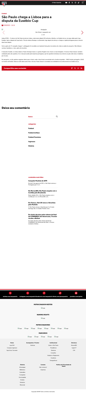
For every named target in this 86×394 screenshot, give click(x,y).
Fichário (22, 380)
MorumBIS (74, 345)
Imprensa (43, 369)
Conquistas (22, 375)
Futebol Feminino (34, 137)
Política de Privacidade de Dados (63, 365)
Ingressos (31, 141)
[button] (82, 32)
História (31, 146)
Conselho (53, 353)
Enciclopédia (22, 377)
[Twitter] (72, 2)
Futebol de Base (34, 133)
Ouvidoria (53, 358)
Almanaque (22, 367)
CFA (74, 350)
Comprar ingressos (12, 348)
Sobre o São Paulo (53, 345)
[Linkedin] (81, 68)
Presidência (53, 348)
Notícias (32, 345)
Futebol (4, 13)
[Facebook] (69, 2)
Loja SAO (12, 345)
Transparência (53, 360)
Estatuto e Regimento (53, 355)
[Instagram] (75, 2)
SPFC (4, 4)
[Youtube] (66, 2)
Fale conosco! (43, 367)
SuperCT (74, 348)
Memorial (22, 385)
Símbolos (22, 382)
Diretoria (53, 350)
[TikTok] (78, 2)
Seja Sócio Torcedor (12, 350)
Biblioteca (22, 369)
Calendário (22, 372)
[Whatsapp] (78, 68)
